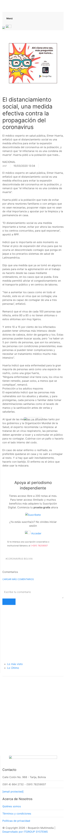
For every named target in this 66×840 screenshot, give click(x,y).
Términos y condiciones (16, 813)
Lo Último (13, 667)
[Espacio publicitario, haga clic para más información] (33, 63)
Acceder (35, 533)
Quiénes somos (11, 806)
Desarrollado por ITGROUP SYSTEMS (25, 831)
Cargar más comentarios (18, 579)
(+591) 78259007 (39, 545)
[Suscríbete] (33, 514)
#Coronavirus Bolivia (19, 558)
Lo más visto (15, 664)
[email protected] (13, 791)
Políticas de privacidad (16, 820)
